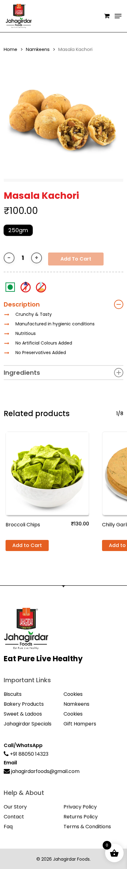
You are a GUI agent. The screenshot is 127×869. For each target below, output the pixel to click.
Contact (14, 816)
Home (10, 49)
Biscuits (13, 694)
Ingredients (22, 372)
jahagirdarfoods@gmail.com (45, 771)
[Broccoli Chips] (47, 473)
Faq (8, 826)
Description (22, 304)
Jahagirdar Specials (27, 723)
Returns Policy (80, 816)
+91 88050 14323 (28, 754)
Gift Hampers (79, 723)
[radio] (18, 230)
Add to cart (75, 258)
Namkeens (38, 49)
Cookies (73, 694)
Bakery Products (24, 704)
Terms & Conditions (87, 826)
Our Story (15, 806)
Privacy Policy (80, 806)
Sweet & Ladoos (23, 713)
